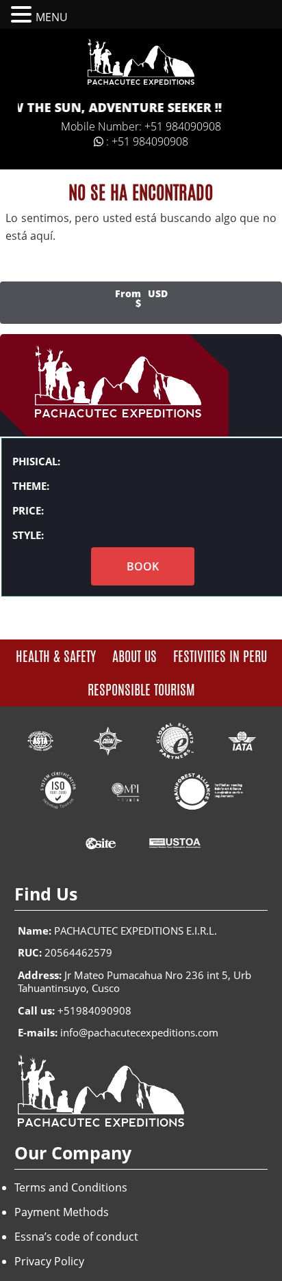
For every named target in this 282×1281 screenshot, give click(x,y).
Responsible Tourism (141, 690)
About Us (134, 656)
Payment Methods (61, 1212)
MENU (52, 17)
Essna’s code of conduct (76, 1236)
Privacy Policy (49, 1261)
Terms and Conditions (70, 1187)
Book (143, 566)
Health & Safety (56, 656)
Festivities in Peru (220, 656)
